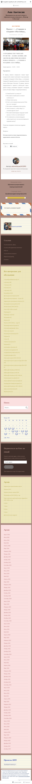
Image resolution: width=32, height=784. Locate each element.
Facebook (6, 259)
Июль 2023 (6, 626)
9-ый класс (6, 290)
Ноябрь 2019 (7, 746)
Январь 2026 (7, 554)
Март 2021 (6, 701)
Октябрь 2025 (7, 562)
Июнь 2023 (6, 629)
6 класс (6, 503)
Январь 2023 (7, 643)
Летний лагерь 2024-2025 (10, 306)
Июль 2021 (6, 690)
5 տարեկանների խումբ (10, 279)
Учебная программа (9, 341)
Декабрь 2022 (7, 646)
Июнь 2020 (6, 726)
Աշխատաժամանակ (10, 389)
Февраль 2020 (7, 737)
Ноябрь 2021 (7, 679)
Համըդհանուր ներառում (11, 352)
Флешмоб (6, 344)
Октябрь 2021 (7, 682)
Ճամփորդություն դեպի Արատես (16, 192)
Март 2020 (6, 735)
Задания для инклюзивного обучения (13, 301)
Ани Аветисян (16, 12)
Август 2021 (7, 687)
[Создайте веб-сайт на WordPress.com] (16, 2)
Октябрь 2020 (7, 715)
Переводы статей (8, 314)
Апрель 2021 (7, 698)
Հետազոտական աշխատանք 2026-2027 (15, 365)
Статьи (5, 339)
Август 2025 (7, 568)
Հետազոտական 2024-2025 (11, 358)
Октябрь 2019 (7, 749)
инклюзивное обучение (10, 347)
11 (5, 428)
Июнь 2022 (6, 659)
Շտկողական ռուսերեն (10, 378)
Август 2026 (7, 534)
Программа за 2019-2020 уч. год (12, 495)
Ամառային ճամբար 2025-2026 (12, 386)
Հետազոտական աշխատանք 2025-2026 (15, 360)
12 (9, 428)
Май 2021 (6, 696)
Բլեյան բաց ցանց (9, 256)
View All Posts (16, 171)
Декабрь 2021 (7, 676)
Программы (7, 317)
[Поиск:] (16, 407)
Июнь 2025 (6, 573)
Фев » (8, 437)
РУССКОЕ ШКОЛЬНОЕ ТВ (10, 328)
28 (16, 433)
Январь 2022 (7, 673)
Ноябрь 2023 (7, 615)
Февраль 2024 (7, 607)
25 (5, 433)
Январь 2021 (7, 707)
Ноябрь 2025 (7, 559)
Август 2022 (7, 657)
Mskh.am (6, 250)
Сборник (6, 336)
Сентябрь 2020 (7, 718)
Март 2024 (6, 604)
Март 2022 (6, 668)
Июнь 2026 (6, 540)
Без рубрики (16, 26)
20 (13, 431)
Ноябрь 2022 (7, 648)
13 (13, 428)
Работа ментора (8, 331)
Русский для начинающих (10, 333)
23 (22, 431)
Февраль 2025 (7, 584)
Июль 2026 (6, 537)
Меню (17, 5)
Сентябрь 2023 (7, 620)
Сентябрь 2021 (7, 685)
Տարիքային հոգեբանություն (12, 383)
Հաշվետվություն (9, 355)
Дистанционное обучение (10, 295)
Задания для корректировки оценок (13, 486)
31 (26, 433)
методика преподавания (10, 349)
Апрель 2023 (7, 634)
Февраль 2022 (7, 671)
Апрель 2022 (7, 665)
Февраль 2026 (7, 551)
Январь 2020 (7, 740)
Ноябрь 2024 (7, 593)
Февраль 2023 (7, 640)
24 (26, 431)
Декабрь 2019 (7, 743)
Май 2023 (6, 632)
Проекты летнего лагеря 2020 (11, 492)
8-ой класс (6, 287)
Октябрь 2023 (7, 618)
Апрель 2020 (7, 732)
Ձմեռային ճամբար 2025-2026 (12, 375)
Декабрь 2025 (7, 556)
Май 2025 (6, 576)
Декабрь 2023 (7, 612)
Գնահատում (7, 391)
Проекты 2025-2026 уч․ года (11, 322)
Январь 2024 (7, 609)
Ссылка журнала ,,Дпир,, (10, 244)
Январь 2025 (7, 587)
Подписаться (8, 467)
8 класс (6, 509)
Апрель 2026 (7, 545)
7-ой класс (6, 285)
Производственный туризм (10, 325)
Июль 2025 (6, 570)
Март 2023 (6, 637)
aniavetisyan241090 (18, 166)
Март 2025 (6, 582)
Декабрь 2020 (7, 710)
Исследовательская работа (11, 304)
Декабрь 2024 (7, 590)
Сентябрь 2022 (7, 654)
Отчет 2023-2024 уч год (10, 309)
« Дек (5, 437)
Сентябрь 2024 (7, 598)
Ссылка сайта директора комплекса (13, 247)
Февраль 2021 (7, 704)
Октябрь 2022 (7, 651)
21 (16, 431)
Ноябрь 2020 (7, 712)
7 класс (6, 506)
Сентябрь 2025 (7, 565)
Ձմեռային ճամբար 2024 (11, 370)
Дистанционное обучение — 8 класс (13, 298)
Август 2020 (7, 721)
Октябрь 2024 (7, 595)
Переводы (6, 312)
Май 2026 (6, 543)
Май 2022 (6, 662)
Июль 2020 (6, 723)
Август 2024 (7, 601)
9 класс (6, 512)
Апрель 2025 (7, 579)
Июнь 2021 (6, 693)
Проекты (6, 320)
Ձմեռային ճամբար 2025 (11, 372)
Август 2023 (7, 623)
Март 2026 (6, 548)
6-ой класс (6, 282)
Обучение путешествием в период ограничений (16, 184)
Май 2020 (6, 729)
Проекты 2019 (7, 489)
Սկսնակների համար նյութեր (12, 380)
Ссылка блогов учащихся (10, 253)
